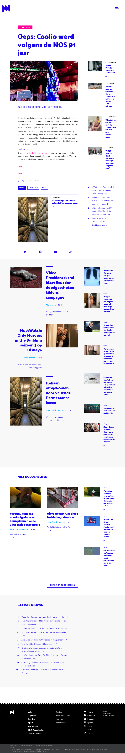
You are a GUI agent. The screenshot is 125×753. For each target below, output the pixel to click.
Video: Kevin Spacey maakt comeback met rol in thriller (42, 617)
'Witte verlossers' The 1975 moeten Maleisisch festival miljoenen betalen (102, 211)
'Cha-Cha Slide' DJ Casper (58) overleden (37, 644)
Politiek (109, 148)
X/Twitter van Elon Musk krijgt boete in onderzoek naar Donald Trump (103, 190)
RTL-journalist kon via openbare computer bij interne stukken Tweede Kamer (41, 649)
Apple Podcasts (88, 728)
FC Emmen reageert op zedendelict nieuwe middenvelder (43, 632)
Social (20, 166)
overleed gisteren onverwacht (37, 153)
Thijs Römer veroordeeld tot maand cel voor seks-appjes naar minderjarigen (43, 622)
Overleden (33, 187)
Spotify (90, 722)
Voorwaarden (61, 722)
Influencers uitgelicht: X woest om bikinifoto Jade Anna (42, 628)
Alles (30, 712)
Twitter (90, 712)
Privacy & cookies (63, 715)
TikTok (90, 733)
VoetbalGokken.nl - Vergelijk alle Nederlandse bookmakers (29, 751)
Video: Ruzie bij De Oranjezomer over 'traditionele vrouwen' (100, 222)
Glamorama (25, 27)
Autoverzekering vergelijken (44, 745)
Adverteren (60, 719)
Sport (30, 722)
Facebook (91, 715)
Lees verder (14, 425)
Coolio (21, 187)
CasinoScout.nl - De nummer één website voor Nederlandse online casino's (86, 749)
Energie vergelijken (26, 745)
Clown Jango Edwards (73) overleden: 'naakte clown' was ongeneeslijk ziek (43, 664)
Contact (59, 712)
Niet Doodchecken (55, 410)
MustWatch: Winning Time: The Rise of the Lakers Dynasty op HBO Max (44, 657)
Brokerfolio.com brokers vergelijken (22, 749)
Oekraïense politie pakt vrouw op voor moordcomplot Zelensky (42, 671)
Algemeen (109, 83)
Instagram (91, 719)
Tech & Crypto (34, 733)
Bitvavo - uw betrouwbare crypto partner (48, 749)
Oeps (44, 187)
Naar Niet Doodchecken (62, 585)
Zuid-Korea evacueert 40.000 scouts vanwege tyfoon (42, 640)
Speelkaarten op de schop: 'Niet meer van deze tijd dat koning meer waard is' (103, 201)
